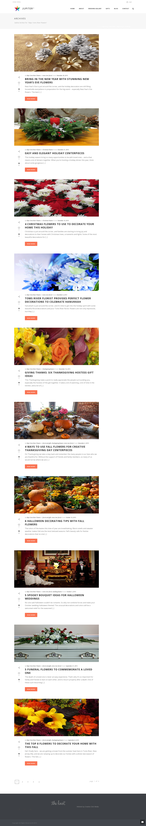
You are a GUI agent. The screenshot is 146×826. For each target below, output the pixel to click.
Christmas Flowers (48, 150)
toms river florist (47, 75)
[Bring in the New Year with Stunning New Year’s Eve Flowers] (56, 53)
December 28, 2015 (62, 75)
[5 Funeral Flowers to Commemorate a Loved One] (56, 643)
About (81, 8)
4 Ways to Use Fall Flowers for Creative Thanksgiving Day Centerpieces (55, 448)
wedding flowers (57, 592)
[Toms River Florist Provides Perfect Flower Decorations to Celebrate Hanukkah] (56, 272)
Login (130, 2)
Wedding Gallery (94, 8)
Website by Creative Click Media (88, 807)
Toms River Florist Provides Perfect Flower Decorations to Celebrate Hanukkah (58, 300)
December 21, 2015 (63, 150)
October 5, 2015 (71, 592)
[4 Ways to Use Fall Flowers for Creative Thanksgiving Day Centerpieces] (56, 420)
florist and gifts (47, 443)
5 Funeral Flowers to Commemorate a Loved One (58, 671)
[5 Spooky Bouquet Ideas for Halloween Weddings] (56, 569)
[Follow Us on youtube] (30, 809)
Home (72, 8)
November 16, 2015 (64, 369)
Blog (116, 8)
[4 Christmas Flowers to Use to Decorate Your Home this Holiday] (56, 198)
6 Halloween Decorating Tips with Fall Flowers (54, 522)
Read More (31, 99)
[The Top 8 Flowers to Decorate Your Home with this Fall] (56, 717)
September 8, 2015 (73, 740)
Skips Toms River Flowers (34, 75)
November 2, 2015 (83, 443)
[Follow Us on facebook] (19, 809)
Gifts (108, 8)
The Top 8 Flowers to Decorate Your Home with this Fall (60, 745)
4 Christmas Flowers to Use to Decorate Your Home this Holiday (59, 225)
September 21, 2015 (71, 666)
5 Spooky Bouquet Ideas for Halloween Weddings (54, 596)
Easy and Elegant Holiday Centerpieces (54, 153)
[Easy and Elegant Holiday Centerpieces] (56, 127)
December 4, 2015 (62, 295)
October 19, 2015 (71, 517)
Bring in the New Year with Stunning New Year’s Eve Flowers (57, 80)
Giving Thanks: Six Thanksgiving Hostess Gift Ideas (59, 374)
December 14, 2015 (63, 220)
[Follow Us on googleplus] (25, 809)
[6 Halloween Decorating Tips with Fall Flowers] (56, 494)
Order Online (17, 2)
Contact (125, 8)
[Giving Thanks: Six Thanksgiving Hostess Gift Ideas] (56, 346)
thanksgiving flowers (48, 369)
